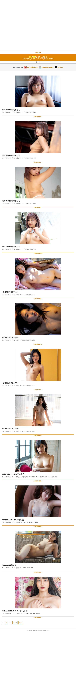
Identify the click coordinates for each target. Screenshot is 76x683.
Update (60, 67)
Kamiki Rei (30, 568)
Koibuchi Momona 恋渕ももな (15, 611)
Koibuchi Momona (35, 613)
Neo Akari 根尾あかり (11, 110)
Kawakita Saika (33, 522)
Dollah (36, 630)
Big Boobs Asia (32, 67)
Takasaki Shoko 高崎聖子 (13, 474)
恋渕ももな (19, 613)
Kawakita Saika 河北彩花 (13, 520)
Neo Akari (33, 112)
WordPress (46, 630)
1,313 (15, 622)
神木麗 (17, 568)
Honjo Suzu (31, 294)
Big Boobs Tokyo (47, 67)
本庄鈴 (17, 294)
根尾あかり (19, 112)
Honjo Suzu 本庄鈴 (10, 292)
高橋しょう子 (19, 477)
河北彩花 (18, 522)
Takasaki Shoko (52, 477)
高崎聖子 (25, 477)
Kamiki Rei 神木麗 (9, 565)
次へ (20, 622)
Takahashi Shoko (41, 477)
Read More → (38, 116)
